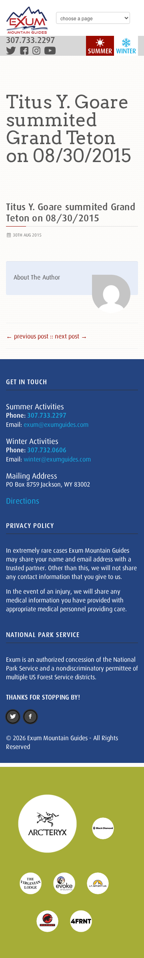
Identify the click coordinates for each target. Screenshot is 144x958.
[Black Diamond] (108, 827)
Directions (22, 501)
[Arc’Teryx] (52, 827)
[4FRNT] (86, 920)
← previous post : (29, 336)
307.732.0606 (46, 450)
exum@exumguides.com (56, 424)
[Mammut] (52, 920)
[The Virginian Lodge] (36, 882)
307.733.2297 (30, 40)
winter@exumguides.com (57, 459)
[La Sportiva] (103, 882)
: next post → (69, 336)
